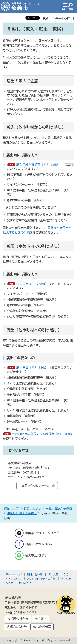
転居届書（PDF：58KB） (32, 283)
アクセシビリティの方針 (41, 578)
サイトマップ (13, 574)
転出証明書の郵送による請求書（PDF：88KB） (43, 433)
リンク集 (52, 574)
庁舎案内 (41, 618)
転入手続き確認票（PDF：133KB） (38, 164)
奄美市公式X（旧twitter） (43, 533)
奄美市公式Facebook (38, 544)
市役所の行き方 (17, 618)
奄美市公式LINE (35, 555)
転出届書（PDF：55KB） (32, 367)
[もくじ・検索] (67, 6)
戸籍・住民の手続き (59, 508)
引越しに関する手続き (22, 513)
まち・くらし (32, 508)
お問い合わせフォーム (36, 485)
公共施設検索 (42, 626)
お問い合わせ (34, 574)
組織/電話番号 (17, 626)
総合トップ (11, 508)
